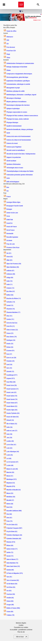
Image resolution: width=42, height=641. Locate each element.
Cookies (21, 625)
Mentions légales (21, 623)
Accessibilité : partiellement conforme (21, 630)
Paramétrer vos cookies (21, 627)
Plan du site (21, 632)
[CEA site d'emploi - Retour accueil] (21, 4)
